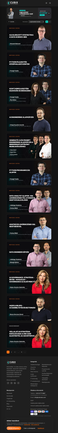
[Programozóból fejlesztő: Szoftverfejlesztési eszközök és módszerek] (29, 91)
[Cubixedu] (12, 3)
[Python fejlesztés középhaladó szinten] (29, 64)
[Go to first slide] (48, 13)
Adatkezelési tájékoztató (37, 403)
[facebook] (8, 383)
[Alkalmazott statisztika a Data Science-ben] (29, 37)
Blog (8, 403)
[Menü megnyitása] (50, 3)
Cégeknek (9, 398)
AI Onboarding (11, 401)
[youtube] (18, 383)
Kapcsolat (9, 406)
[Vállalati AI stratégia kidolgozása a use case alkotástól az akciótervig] (29, 335)
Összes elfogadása (13, 428)
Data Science (34, 371)
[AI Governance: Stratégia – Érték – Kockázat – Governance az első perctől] (29, 281)
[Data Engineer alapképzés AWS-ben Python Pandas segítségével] (29, 254)
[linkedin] (15, 383)
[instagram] (11, 383)
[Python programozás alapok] (29, 172)
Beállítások (41, 428)
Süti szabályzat (35, 424)
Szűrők (12, 21)
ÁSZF (32, 400)
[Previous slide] (9, 13)
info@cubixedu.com (40, 397)
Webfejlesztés (46, 382)
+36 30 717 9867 (40, 393)
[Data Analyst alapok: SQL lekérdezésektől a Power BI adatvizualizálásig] (29, 199)
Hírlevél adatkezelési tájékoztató (40, 405)
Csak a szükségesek (29, 428)
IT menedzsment (35, 381)
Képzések (9, 393)
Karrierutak (10, 396)
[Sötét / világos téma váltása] (46, 3)
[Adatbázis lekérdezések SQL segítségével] (29, 227)
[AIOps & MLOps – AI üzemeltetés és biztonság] (29, 308)
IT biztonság (34, 378)
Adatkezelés (27, 424)
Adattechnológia (35, 364)
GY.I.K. (9, 409)
